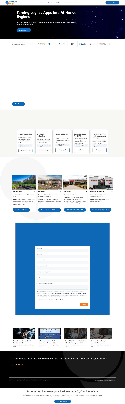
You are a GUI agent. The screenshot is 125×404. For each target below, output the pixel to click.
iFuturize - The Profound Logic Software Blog (23, 345)
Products (42, 2)
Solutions (58, 2)
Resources (67, 2)
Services (50, 2)
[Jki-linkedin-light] (9, 364)
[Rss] (22, 364)
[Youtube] (19, 364)
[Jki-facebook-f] (12, 364)
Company (76, 2)
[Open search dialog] (103, 2)
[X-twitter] (16, 364)
